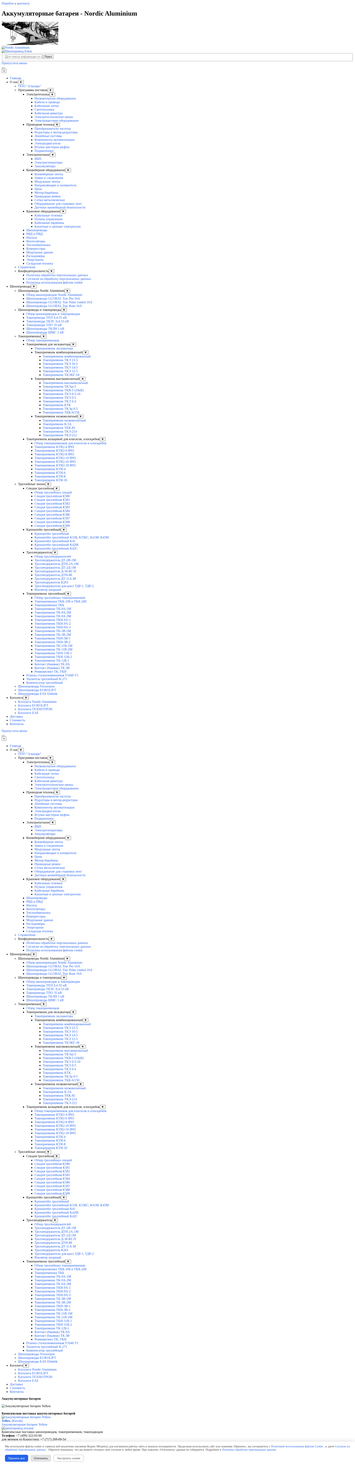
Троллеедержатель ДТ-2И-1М (55, 560)
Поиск (48, 56)
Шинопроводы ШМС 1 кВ (45, 332)
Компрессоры (35, 248)
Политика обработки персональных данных (57, 275)
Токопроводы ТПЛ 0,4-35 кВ (46, 317)
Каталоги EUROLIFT (33, 705)
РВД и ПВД (34, 234)
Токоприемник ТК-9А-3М (53, 616)
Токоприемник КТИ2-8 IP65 (54, 454)
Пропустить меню (14, 63)
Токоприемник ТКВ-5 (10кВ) (63, 390)
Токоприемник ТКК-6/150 (61, 412)
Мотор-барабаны (46, 192)
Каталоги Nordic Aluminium (37, 701)
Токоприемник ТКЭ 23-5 (60, 360)
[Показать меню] (3, 68)
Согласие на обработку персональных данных (58, 279)
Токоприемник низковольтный (64, 420)
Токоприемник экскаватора (54, 348)
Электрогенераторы (48, 162)
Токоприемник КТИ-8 (50, 476)
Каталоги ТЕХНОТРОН (35, 709)
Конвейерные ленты (49, 174)
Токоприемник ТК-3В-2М (53, 634)
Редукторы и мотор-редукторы (56, 132)
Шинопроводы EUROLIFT (37, 690)
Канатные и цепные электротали (58, 226)
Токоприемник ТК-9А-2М (53, 612)
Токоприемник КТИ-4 (50, 469)
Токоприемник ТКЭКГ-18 (61, 375)
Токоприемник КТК (57, 405)
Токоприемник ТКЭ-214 (60, 431)
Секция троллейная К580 (52, 496)
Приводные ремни (48, 196)
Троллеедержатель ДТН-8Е (54, 575)
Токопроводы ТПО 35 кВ (44, 325)
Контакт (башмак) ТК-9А (52, 664)
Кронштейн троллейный (52, 533)
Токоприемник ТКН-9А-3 (53, 627)
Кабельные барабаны (49, 223)
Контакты (17, 724)
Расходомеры (35, 256)
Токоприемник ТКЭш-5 (59, 386)
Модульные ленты (47, 181)
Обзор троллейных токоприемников (60, 597)
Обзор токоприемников (42, 340)
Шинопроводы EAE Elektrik (38, 693)
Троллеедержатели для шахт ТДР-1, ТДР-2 (64, 586)
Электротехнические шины (54, 117)
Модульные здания (39, 252)
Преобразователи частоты (53, 128)
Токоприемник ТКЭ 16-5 (60, 363)
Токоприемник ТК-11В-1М (53, 645)
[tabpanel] (177, 1400)
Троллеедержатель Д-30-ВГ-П (55, 571)
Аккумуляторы (45, 166)
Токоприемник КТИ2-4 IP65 (54, 447)
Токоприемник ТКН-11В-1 (53, 653)
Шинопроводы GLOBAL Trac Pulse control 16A (59, 302)
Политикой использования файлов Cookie (297, 1446)
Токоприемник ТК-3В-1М (53, 631)
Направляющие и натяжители (55, 185)
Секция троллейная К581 (52, 500)
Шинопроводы (36, 230)
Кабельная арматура (49, 113)
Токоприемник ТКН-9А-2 (53, 623)
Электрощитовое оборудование (57, 120)
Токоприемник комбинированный (67, 356)
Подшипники (44, 150)
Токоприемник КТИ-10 (51, 480)
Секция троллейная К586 (52, 514)
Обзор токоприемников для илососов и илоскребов (70, 443)
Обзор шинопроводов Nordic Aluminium (54, 295)
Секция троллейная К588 (52, 522)
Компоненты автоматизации (55, 139)
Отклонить (41, 1458)
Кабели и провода (47, 102)
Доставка (16, 716)
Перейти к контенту (16, 3)
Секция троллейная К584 (52, 511)
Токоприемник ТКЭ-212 (60, 435)
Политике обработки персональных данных (249, 1449)
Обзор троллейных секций (53, 492)
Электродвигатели (48, 143)
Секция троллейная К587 (52, 518)
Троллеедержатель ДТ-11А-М (55, 578)
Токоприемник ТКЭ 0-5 (59, 397)
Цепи (38, 189)
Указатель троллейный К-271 (46, 679)
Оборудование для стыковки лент (58, 203)
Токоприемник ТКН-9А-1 (53, 620)
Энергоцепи (35, 259)
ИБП (38, 158)
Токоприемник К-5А (57, 424)
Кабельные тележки (48, 215)
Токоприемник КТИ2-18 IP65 (55, 465)
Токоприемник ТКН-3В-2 (52, 642)
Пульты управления (48, 219)
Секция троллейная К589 (52, 525)
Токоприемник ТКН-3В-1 (52, 638)
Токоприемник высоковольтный (65, 383)
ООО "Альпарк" (29, 86)
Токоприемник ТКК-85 (59, 428)
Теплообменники (38, 245)
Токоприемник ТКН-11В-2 (53, 657)
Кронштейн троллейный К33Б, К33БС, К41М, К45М (72, 537)
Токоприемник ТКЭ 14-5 (60, 367)
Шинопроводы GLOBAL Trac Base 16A (54, 306)
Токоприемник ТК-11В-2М (53, 649)
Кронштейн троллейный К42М (56, 544)
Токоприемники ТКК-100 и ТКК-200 (60, 601)
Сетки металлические (50, 200)
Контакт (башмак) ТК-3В (52, 668)
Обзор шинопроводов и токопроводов (53, 314)
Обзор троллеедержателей (53, 556)
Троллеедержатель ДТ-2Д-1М (55, 567)
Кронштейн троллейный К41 (55, 541)
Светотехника (44, 109)
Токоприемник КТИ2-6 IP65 (54, 450)
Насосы (31, 237)
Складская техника (39, 263)
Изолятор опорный (48, 589)
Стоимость (17, 720)
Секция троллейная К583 (52, 507)
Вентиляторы (35, 241)
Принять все (16, 1458)
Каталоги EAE (28, 713)
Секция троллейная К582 (52, 503)
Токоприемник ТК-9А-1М (53, 609)
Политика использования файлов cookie (54, 282)
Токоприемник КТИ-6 (50, 472)
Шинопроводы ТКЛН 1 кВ (45, 328)
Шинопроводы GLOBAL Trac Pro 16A (53, 298)
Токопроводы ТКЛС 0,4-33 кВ (47, 321)
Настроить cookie (68, 1458)
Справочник (27, 267)
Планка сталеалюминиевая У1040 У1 (52, 675)
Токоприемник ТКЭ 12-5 (60, 371)
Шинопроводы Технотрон (36, 686)
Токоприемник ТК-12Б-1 (52, 660)
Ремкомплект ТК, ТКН (51, 671)
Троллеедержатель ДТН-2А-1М (56, 564)
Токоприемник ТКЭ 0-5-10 (61, 394)
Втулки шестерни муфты (52, 147)
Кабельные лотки (47, 106)
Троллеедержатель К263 (51, 582)
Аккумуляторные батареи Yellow (25, 1424)
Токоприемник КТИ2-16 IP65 (55, 461)
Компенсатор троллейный (44, 682)
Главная (15, 78)
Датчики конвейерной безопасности (60, 207)
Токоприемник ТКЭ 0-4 (59, 401)
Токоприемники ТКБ (49, 605)
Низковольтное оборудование (55, 98)
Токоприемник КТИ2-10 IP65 (55, 458)
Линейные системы (48, 136)
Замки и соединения (49, 178)
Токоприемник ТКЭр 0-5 (60, 408)
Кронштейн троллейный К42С (56, 548)
